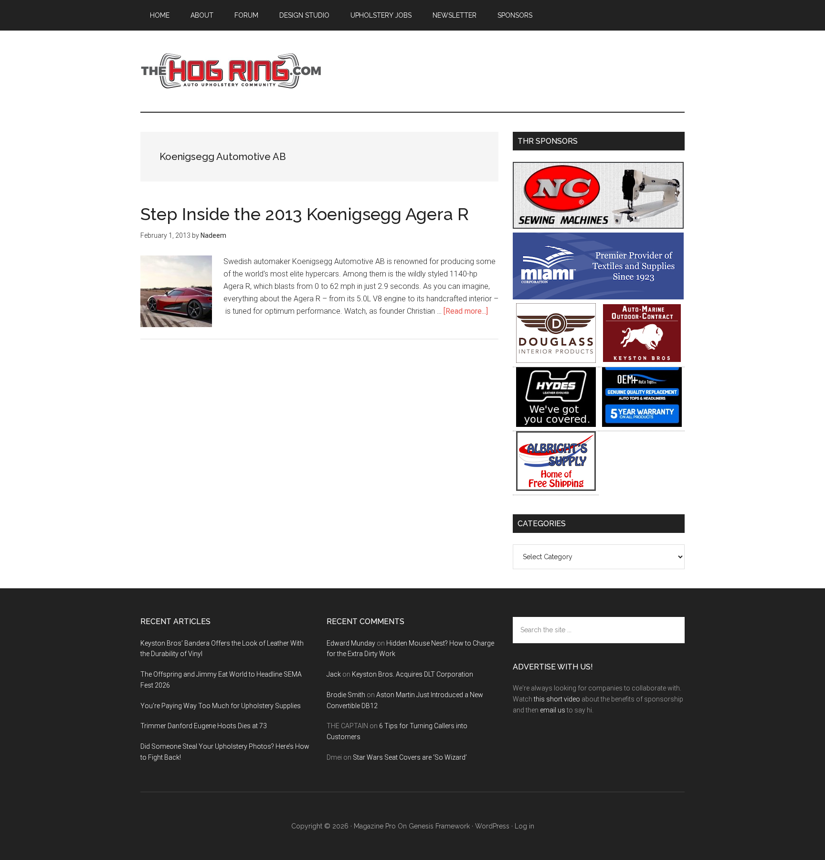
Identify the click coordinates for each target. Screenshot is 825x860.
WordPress (492, 826)
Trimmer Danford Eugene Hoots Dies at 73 (203, 726)
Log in (524, 826)
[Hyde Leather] (556, 424)
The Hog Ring (231, 71)
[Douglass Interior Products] (556, 360)
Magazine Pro (375, 826)
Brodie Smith (346, 695)
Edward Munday (351, 643)
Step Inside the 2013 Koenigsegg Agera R (304, 214)
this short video (557, 699)
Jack (334, 674)
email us (552, 710)
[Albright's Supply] (556, 488)
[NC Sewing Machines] (598, 226)
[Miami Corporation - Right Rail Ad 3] (598, 296)
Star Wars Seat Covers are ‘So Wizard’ (410, 757)
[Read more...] (466, 311)
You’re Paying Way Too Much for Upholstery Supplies (220, 706)
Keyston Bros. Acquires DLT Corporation (412, 674)
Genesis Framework (439, 826)
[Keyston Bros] (642, 360)
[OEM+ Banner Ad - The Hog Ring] (642, 424)
